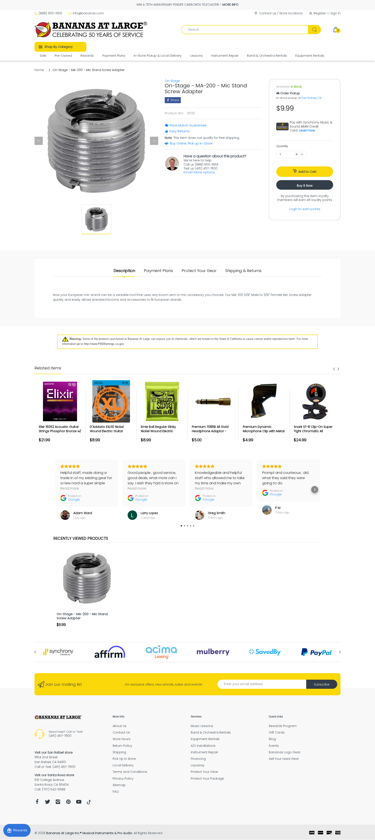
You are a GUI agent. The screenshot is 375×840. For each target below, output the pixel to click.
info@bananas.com (88, 13)
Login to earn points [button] (304, 209)
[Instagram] (58, 803)
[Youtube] (78, 803)
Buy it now (304, 185)
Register (320, 13)
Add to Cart (307, 171)
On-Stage (172, 81)
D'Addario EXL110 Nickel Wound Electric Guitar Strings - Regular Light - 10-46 (110, 433)
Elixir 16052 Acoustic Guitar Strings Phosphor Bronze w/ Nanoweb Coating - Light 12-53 (60, 433)
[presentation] (334, 369)
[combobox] (251, 29)
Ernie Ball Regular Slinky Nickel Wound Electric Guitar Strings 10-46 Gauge (162, 431)
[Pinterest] (68, 803)
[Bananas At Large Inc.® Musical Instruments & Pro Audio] (91, 30)
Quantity (282, 146)
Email (188, 172)
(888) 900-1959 (50, 13)
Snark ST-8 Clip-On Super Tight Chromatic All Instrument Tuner (313, 431)
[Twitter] (47, 803)
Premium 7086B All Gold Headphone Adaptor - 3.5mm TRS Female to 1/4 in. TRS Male (213, 433)
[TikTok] (89, 803)
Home (39, 70)
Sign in (335, 13)
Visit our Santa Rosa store (54, 775)
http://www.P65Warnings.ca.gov (104, 343)
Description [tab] (124, 270)
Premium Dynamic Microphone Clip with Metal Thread (264, 431)
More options (204, 172)
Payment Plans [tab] (158, 270)
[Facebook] (37, 803)
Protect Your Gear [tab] (199, 270)
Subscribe (321, 684)
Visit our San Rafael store (54, 752)
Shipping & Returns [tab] (243, 270)
